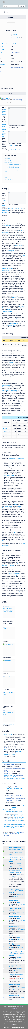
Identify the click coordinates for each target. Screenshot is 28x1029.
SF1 (3, 541)
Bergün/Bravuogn (14, 323)
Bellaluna (22, 290)
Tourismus (14, 554)
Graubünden (16, 37)
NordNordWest (6, 99)
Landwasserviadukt (9, 475)
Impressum (7, 1027)
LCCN (6, 834)
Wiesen (21, 822)
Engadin (22, 308)
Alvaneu (22, 490)
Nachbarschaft (6, 270)
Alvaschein (20, 814)
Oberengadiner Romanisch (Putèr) (11, 390)
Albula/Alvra (6, 810)
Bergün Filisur (14, 44)
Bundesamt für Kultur (9, 775)
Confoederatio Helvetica (15, 870)
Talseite (4, 200)
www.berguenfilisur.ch (16, 67)
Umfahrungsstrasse (16, 575)
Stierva (13, 820)
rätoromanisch (4, 111)
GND (18, 832)
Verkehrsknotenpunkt (7, 311)
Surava (4, 495)
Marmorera (19, 817)
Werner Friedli (12, 145)
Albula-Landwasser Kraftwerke (11, 564)
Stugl (16, 820)
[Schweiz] (11, 34)
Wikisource (18, 751)
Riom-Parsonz (18, 818)
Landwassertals (9, 214)
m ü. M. (15, 55)
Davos (10, 208)
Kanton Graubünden (4, 134)
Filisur (5, 772)
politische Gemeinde (15, 150)
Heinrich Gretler (8, 506)
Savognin (20, 208)
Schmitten (8, 811)
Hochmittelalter (10, 250)
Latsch (15, 817)
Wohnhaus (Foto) (11, 792)
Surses (13, 811)
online (17, 746)
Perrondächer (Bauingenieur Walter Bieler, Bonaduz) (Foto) (15, 799)
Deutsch (5, 428)
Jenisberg (4, 212)
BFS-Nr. (3, 50)
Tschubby (19, 968)
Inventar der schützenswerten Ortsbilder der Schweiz (14, 777)
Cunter (8, 817)
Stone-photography (15, 977)
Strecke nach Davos (14, 573)
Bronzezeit (7, 225)
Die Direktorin (19, 524)
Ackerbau (14, 297)
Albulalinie (11, 362)
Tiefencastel (7, 822)
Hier (19, 1011)
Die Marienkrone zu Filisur (11, 748)
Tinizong (11, 822)
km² (15, 58)
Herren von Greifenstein (13, 234)
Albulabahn (22, 570)
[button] (4, 114)
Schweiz (15, 34)
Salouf (5, 820)
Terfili (18, 874)
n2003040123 (12, 834)
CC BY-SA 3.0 (12, 876)
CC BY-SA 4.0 (16, 896)
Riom (13, 818)
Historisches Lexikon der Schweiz (14, 753)
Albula (12, 41)
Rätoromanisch (7, 431)
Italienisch (5, 434)
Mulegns (6, 818)
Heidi (15, 504)
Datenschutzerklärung (18, 1027)
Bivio (12, 815)
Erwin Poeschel (8, 734)
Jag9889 (19, 957)
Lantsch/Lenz (21, 810)
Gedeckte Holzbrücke (8, 724)
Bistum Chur (18, 245)
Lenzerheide (5, 210)
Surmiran (4, 387)
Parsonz (10, 818)
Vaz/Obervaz (19, 811)
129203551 (5, 835)
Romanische (19, 319)
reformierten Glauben (7, 268)
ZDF (14, 532)
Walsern (23, 255)
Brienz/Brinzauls (17, 815)
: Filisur (9, 764)
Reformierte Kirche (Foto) (13, 795)
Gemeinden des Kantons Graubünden (17, 827)
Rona (22, 818)
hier (13, 1011)
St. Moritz (14, 208)
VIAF (19, 834)
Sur (19, 820)
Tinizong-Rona (17, 822)
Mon (23, 817)
